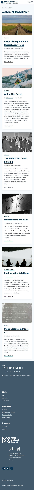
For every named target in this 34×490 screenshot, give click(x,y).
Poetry (6, 325)
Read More (8, 62)
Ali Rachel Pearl (9, 48)
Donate (4, 429)
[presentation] (17, 25)
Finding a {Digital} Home (16, 273)
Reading (6, 38)
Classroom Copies (7, 415)
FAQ (3, 395)
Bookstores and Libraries (8, 412)
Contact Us (5, 398)
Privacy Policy (6, 485)
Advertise (4, 409)
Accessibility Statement (17, 485)
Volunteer (4, 426)
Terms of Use (5, 400)
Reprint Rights (6, 417)
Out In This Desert (13, 94)
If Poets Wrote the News (16, 219)
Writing (6, 216)
